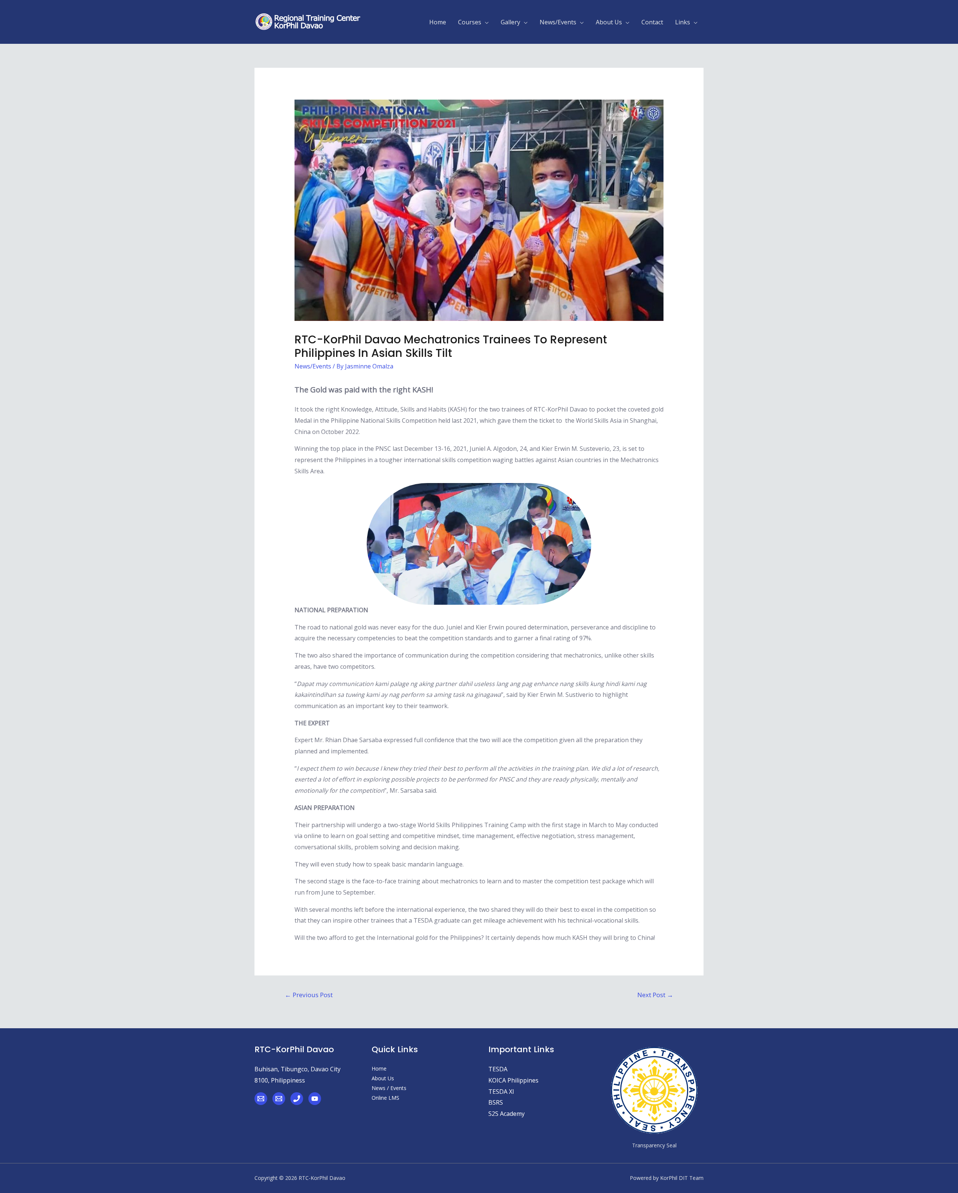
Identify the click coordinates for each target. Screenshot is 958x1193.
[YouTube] (314, 1098)
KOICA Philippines (513, 1080)
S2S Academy (506, 1113)
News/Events (313, 366)
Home (379, 1068)
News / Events (389, 1088)
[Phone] (296, 1098)
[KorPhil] (260, 1098)
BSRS (495, 1102)
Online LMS (385, 1097)
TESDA (497, 1069)
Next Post (655, 994)
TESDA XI (501, 1091)
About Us (383, 1078)
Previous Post (309, 994)
